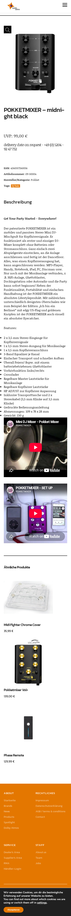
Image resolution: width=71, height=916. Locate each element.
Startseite (10, 800)
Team (39, 858)
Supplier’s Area (13, 858)
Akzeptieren (13, 909)
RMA (6, 863)
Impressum (42, 800)
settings (42, 902)
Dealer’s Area (12, 852)
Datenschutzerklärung (49, 806)
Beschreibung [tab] (18, 202)
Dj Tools (15, 185)
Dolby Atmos (11, 828)
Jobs (38, 863)
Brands (8, 806)
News (7, 811)
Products (9, 817)
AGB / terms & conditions (51, 811)
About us (41, 852)
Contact (40, 817)
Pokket (35, 180)
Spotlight (9, 822)
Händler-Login (12, 869)
